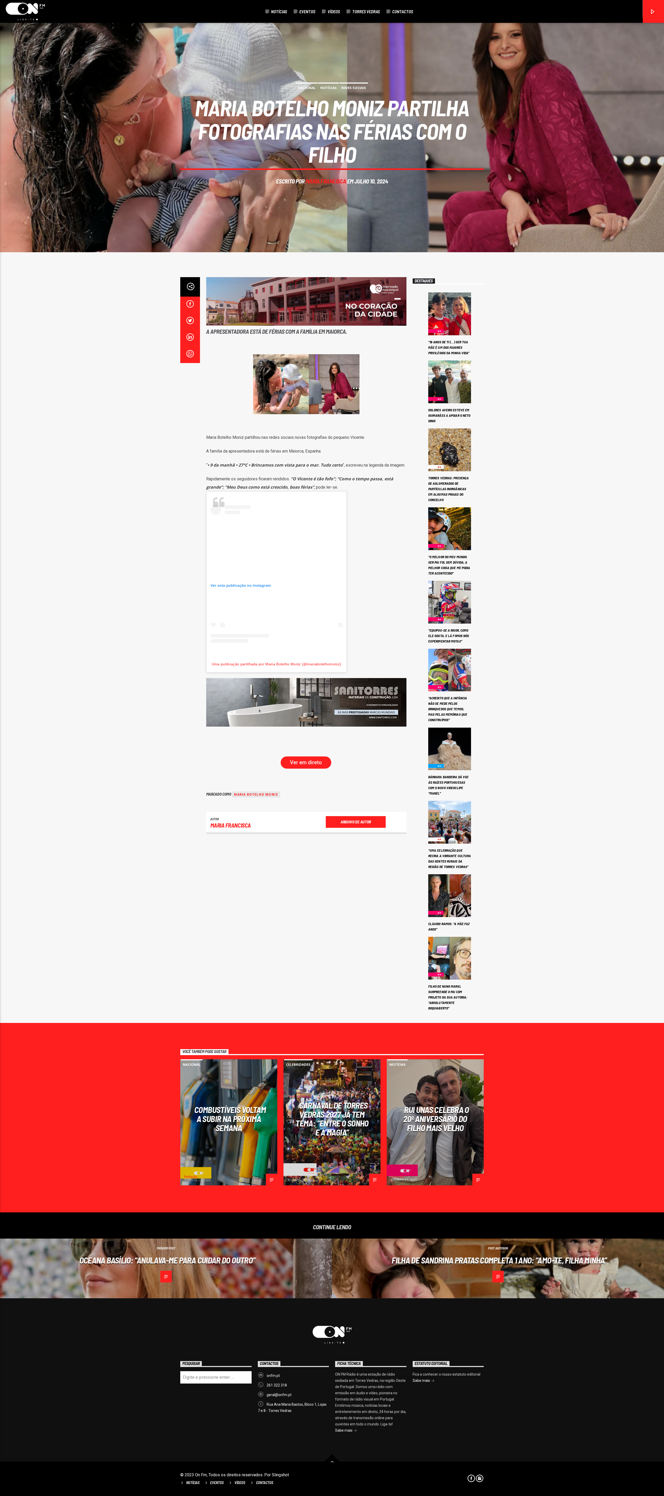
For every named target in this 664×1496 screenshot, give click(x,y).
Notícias (279, 11)
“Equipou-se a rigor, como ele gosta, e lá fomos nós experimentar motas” (448, 635)
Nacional (307, 87)
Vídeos (334, 11)
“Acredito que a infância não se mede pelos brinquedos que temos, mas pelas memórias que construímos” (447, 709)
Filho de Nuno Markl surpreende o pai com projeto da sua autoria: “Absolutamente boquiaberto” (447, 997)
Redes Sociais (353, 87)
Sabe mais (344, 1430)
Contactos (402, 11)
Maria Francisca (326, 181)
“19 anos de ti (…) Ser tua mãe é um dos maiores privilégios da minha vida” (448, 347)
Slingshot (280, 1474)
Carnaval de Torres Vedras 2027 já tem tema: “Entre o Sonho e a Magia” (331, 1118)
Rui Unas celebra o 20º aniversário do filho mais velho (436, 1118)
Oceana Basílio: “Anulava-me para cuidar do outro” (167, 1260)
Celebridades (298, 1064)
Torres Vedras (366, 11)
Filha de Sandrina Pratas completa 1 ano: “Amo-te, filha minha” (499, 1260)
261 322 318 (277, 1385)
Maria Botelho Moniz (256, 794)
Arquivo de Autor (356, 821)
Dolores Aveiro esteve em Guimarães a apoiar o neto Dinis (449, 415)
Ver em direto (306, 762)
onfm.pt (273, 1376)
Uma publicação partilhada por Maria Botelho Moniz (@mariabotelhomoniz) (276, 664)
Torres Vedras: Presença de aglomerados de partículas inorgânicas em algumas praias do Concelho (448, 489)
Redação (191, 1177)
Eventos (307, 11)
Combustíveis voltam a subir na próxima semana (230, 1118)
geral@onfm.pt (279, 1395)
